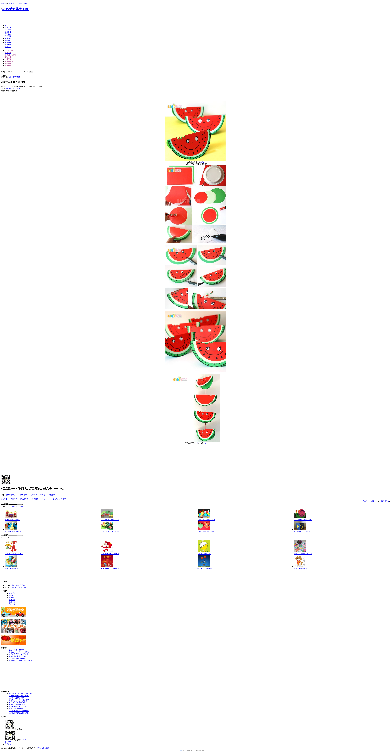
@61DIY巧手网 (27, 740)
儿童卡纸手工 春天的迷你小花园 (20, 660)
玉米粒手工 (13, 597)
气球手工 (12, 604)
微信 (387, 501)
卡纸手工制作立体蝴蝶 (17, 658)
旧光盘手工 (24, 499)
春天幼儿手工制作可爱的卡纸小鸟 (21, 654)
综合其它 (16, 77)
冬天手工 (33, 495)
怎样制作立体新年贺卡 (17, 698)
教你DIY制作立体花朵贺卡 (18, 706)
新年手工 (23, 495)
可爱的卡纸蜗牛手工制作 (18, 656)
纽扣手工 (12, 602)
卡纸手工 (9, 88)
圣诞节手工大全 (11, 495)
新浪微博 (370, 501)
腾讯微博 (383, 501)
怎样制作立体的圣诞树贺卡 (19, 711)
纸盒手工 (4, 499)
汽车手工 (14, 499)
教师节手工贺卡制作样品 (18, 702)
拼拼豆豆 (12, 600)
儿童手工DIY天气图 (18, 587)
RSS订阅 (24, 3)
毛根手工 (12, 593)
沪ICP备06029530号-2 (44, 748)
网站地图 (11, 3)
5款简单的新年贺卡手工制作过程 (21, 693)
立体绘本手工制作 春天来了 (19, 700)
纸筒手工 (51, 495)
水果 (18, 88)
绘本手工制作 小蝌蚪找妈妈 (19, 696)
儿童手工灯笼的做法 (16, 708)
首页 (10, 77)
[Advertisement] (38, 18)
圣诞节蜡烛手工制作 (16, 650)
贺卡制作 (45, 499)
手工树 (42, 495)
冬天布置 (54, 499)
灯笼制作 (35, 499)
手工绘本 (12, 595)
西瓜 (15, 88)
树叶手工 (62, 499)
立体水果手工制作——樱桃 (19, 652)
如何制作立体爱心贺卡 (17, 704)
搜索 (31, 71)
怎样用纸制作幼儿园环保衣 (19, 713)
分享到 (364, 501)
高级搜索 (4, 3)
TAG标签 (17, 3)
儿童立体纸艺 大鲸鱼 (18, 585)
